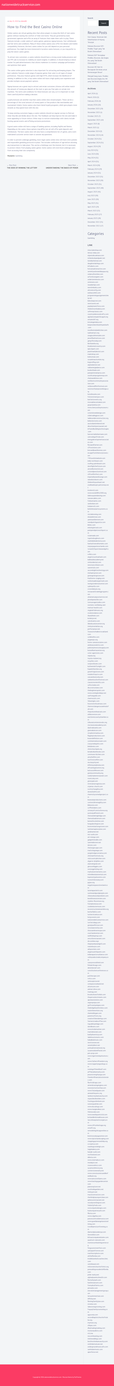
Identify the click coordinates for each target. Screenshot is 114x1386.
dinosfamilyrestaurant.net (97, 426)
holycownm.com (94, 917)
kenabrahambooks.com (96, 752)
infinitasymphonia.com (96, 765)
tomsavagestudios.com (96, 602)
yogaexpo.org (93, 639)
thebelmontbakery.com (96, 309)
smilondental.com (94, 562)
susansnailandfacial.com (97, 1050)
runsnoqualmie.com (95, 1104)
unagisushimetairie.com (96, 335)
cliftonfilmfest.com (95, 474)
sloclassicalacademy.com (97, 725)
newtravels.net (93, 303)
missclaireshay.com (95, 250)
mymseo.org (92, 1323)
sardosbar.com (93, 503)
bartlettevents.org (95, 399)
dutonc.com (92, 845)
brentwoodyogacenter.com (98, 1136)
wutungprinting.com (95, 869)
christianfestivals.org (95, 856)
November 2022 (94, 226)
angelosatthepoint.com (96, 952)
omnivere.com (93, 282)
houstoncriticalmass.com (97, 704)
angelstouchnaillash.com (97, 557)
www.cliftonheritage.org (97, 1125)
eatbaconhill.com (94, 293)
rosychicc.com (93, 661)
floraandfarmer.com (95, 445)
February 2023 (93, 214)
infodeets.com (93, 266)
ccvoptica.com (93, 1144)
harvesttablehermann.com (97, 434)
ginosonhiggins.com (95, 866)
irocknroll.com (93, 490)
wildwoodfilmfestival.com (97, 386)
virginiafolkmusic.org (95, 610)
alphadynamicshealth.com (97, 1277)
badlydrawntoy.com (95, 1034)
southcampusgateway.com (98, 375)
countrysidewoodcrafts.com (98, 314)
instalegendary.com (95, 322)
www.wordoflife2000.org (97, 493)
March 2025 (92, 127)
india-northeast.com (95, 461)
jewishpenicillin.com (95, 599)
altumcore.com (93, 986)
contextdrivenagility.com (97, 802)
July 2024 (91, 150)
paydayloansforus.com (96, 306)
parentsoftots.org (94, 1016)
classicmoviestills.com (96, 682)
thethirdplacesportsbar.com (98, 1197)
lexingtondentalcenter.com (98, 583)
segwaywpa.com (94, 1002)
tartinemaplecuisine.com (97, 829)
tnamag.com (92, 992)
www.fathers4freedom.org (98, 1061)
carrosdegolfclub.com (96, 437)
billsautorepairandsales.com (98, 1237)
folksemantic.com (94, 501)
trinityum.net (92, 1192)
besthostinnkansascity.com (98, 1341)
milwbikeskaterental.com (97, 874)
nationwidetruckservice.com (21, 4)
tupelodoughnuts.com (96, 538)
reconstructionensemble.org (98, 909)
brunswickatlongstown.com (98, 826)
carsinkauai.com (93, 1264)
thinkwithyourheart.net (96, 482)
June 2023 (91, 199)
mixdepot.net (93, 1162)
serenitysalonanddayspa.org (98, 271)
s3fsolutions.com (94, 447)
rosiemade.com (93, 535)
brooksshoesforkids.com (97, 994)
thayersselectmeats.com (97, 997)
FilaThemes (77, 1377)
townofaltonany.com (96, 880)
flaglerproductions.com (96, 736)
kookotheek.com (94, 370)
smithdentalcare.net (95, 1344)
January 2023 (92, 218)
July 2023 (91, 195)
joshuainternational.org (96, 1048)
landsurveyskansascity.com (98, 1096)
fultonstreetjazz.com (96, 397)
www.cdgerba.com (94, 1216)
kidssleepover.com (94, 301)
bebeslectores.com (95, 421)
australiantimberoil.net (96, 423)
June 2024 (91, 154)
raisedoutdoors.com (95, 479)
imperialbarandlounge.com (97, 477)
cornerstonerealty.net (96, 1170)
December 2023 (94, 176)
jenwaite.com (93, 1288)
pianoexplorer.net (94, 1186)
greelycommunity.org (95, 773)
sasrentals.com (93, 567)
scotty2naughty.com (95, 789)
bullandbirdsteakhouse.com (98, 1117)
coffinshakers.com (94, 808)
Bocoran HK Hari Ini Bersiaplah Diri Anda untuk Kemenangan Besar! (97, 69)
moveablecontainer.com (97, 402)
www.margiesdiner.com (96, 1109)
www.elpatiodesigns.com (97, 1208)
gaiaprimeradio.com (95, 840)
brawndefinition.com (95, 738)
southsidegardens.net (96, 1189)
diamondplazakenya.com (97, 1232)
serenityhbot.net (94, 1045)
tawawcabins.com (94, 498)
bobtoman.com (93, 357)
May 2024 (91, 158)
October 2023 (93, 184)
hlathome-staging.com (96, 578)
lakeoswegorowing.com (96, 1307)
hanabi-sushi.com (94, 1152)
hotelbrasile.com (94, 394)
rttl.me (90, 1333)
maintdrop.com (93, 354)
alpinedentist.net (94, 365)
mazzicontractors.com (96, 1194)
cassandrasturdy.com (95, 677)
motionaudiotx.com (95, 1331)
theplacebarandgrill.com (97, 944)
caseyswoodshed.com (96, 962)
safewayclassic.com (95, 311)
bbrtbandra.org (93, 343)
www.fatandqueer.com (96, 1090)
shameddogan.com (95, 1013)
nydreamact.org (93, 333)
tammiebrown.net (94, 842)
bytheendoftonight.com (96, 666)
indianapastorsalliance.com (98, 954)
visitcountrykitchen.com (96, 858)
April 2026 (91, 93)
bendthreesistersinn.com (97, 898)
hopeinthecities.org (95, 669)
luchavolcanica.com (95, 914)
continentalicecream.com (97, 741)
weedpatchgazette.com (96, 522)
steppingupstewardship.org (98, 1141)
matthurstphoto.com (96, 1253)
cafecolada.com (94, 685)
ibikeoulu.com (93, 805)
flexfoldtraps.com (94, 1082)
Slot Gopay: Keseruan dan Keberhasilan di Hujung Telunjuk (97, 39)
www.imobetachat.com (96, 1029)
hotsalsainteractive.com (97, 269)
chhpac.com (92, 1325)
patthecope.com (94, 976)
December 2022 (94, 222)
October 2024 (93, 139)
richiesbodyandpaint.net (96, 258)
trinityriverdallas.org (95, 626)
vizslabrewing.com (94, 514)
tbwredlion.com (93, 1234)
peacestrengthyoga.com (97, 1074)
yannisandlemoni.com (96, 519)
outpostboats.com (95, 663)
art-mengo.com (93, 837)
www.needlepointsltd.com (97, 1114)
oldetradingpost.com (95, 415)
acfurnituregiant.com (95, 277)
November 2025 (94, 112)
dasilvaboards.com (94, 728)
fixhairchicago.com (94, 965)
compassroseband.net (96, 984)
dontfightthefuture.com (97, 466)
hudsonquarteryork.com (96, 1210)
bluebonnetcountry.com (96, 346)
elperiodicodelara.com (96, 255)
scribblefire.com (93, 637)
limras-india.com (94, 253)
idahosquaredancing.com (97, 495)
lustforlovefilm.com (95, 760)
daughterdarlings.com (96, 263)
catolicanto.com (94, 621)
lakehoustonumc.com (96, 1037)
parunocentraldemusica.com (98, 1218)
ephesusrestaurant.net (96, 1200)
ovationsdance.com (95, 613)
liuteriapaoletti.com (95, 890)
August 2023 (92, 192)
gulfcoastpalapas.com (96, 1005)
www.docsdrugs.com (95, 1106)
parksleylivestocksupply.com (98, 647)
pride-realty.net (93, 1274)
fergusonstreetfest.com (97, 1248)
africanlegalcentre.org (96, 768)
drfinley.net (92, 1299)
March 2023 (92, 210)
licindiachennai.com (95, 261)
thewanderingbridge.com (97, 816)
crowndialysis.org (94, 589)
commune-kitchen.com (96, 754)
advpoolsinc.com (94, 949)
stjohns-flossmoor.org (96, 901)
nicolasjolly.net (93, 762)
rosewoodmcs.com (95, 1165)
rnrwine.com (92, 1304)
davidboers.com (93, 1026)
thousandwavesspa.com (97, 930)
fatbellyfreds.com (94, 1205)
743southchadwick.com (96, 458)
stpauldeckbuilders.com (96, 1098)
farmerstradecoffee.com (97, 1021)
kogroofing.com (93, 362)
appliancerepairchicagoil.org (98, 317)
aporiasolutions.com (95, 1000)
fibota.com (92, 1213)
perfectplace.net (94, 629)
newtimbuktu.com (94, 287)
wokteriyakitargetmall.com (98, 581)
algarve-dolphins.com (96, 861)
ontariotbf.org (93, 319)
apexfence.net (93, 1352)
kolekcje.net (92, 618)
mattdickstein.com (95, 1032)
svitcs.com (92, 978)
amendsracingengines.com (97, 1085)
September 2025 (94, 120)
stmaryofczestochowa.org (97, 810)
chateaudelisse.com (95, 378)
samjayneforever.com (96, 1250)
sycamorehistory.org (95, 1168)
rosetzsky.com (93, 778)
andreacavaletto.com (96, 645)
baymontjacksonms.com (97, 877)
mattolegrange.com (95, 850)
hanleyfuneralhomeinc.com (98, 543)
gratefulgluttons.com (96, 671)
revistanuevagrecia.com (96, 784)
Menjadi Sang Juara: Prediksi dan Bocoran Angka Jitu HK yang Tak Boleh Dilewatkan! (98, 78)
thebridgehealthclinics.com (98, 1008)
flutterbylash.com (94, 1280)
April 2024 (91, 161)
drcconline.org (93, 941)
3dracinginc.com (93, 701)
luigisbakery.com (94, 1149)
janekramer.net (93, 832)
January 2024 (92, 173)
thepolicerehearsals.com (97, 712)
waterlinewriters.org (95, 1010)
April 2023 (91, 207)
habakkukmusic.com (95, 1040)
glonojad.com (93, 781)
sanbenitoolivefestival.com (98, 679)
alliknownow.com (94, 714)
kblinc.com (91, 525)
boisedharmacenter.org (96, 650)
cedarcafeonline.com (95, 274)
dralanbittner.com (94, 517)
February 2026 (93, 101)
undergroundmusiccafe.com (98, 1347)
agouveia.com (93, 1315)
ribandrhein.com (93, 615)
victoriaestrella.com (95, 928)
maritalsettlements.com (97, 872)
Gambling (18, 156)
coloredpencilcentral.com (97, 471)
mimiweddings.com (95, 1339)
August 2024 (92, 146)
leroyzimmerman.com (96, 1296)
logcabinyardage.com (95, 1024)
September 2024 (94, 142)
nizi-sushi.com (93, 834)
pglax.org (91, 882)
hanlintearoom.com (95, 1282)
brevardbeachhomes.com (97, 450)
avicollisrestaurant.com (96, 938)
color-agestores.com (95, 653)
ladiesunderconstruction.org (98, 418)
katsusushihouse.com (95, 770)
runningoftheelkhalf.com (97, 1069)
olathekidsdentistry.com (97, 541)
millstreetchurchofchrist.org (98, 1266)
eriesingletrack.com (95, 527)
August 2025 (92, 124)
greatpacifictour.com (95, 925)
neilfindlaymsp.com (95, 936)
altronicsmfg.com (94, 290)
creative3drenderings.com (97, 1018)
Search (90, 18)
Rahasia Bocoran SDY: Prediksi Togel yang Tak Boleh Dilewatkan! (96, 48)
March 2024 (92, 165)
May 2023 (91, 203)
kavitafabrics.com (94, 912)
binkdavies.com (93, 746)
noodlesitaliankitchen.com (97, 330)
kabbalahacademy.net (96, 559)
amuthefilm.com (94, 757)
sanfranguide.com (94, 696)
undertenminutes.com (96, 279)
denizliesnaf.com (94, 968)
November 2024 (94, 135)
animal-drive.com (94, 989)
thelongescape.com (95, 848)
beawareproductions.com (97, 800)
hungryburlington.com (96, 824)
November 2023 (94, 180)
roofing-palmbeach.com (96, 463)
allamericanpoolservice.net (98, 597)
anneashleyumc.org (95, 1093)
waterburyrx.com (94, 946)
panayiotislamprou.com (96, 373)
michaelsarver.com (94, 573)
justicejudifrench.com (95, 813)
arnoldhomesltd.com (95, 469)
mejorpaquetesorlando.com (98, 546)
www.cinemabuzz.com (96, 1160)
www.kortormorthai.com (97, 1088)
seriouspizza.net (94, 981)
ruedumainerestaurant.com (98, 776)
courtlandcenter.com (95, 933)
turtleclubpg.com (94, 922)
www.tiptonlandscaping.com (98, 1138)
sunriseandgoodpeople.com (98, 893)
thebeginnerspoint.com (96, 690)
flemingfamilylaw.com (96, 1301)
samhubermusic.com (95, 1349)
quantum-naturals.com (96, 1240)
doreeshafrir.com (94, 792)
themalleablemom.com (96, 818)
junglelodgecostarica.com (97, 853)
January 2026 (92, 105)
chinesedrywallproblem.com (98, 896)
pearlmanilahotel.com (96, 351)
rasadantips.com (94, 285)
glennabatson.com (94, 730)
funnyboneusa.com (95, 904)
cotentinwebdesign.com (96, 413)
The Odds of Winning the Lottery (22, 166)
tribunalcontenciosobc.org (97, 722)
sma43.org (92, 1128)
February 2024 (93, 169)
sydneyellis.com (93, 586)
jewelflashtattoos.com (96, 338)
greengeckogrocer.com (96, 575)
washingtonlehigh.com (96, 1146)
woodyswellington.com (96, 1202)
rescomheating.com (95, 1336)
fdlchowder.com (94, 1112)
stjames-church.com (95, 786)
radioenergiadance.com (96, 367)
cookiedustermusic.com (96, 906)
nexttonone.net (93, 1042)
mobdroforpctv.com (95, 674)
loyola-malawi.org (94, 658)
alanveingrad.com (94, 864)
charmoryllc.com (94, 698)
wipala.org (91, 655)
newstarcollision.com (96, 565)
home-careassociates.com (97, 642)
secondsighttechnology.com (98, 570)
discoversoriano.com (95, 687)
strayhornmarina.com (95, 733)
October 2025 (93, 116)
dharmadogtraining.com (96, 1328)
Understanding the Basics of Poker (62, 166)
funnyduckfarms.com (95, 1285)
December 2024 (94, 131)
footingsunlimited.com (96, 1101)
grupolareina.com (94, 405)
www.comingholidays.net (97, 693)
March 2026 (92, 97)
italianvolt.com (93, 506)
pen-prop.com (93, 1053)
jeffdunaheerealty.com (96, 1072)
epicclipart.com (93, 349)
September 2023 (94, 188)
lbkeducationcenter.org (96, 623)
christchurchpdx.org (95, 749)
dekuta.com (92, 1157)
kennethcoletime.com (96, 821)
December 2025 (94, 108)
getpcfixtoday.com (95, 341)
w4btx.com (92, 554)
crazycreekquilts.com (95, 744)
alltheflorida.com (94, 1256)
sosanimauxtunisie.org (96, 359)
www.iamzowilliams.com (97, 1178)
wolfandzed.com (94, 1154)
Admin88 (24, 21)
